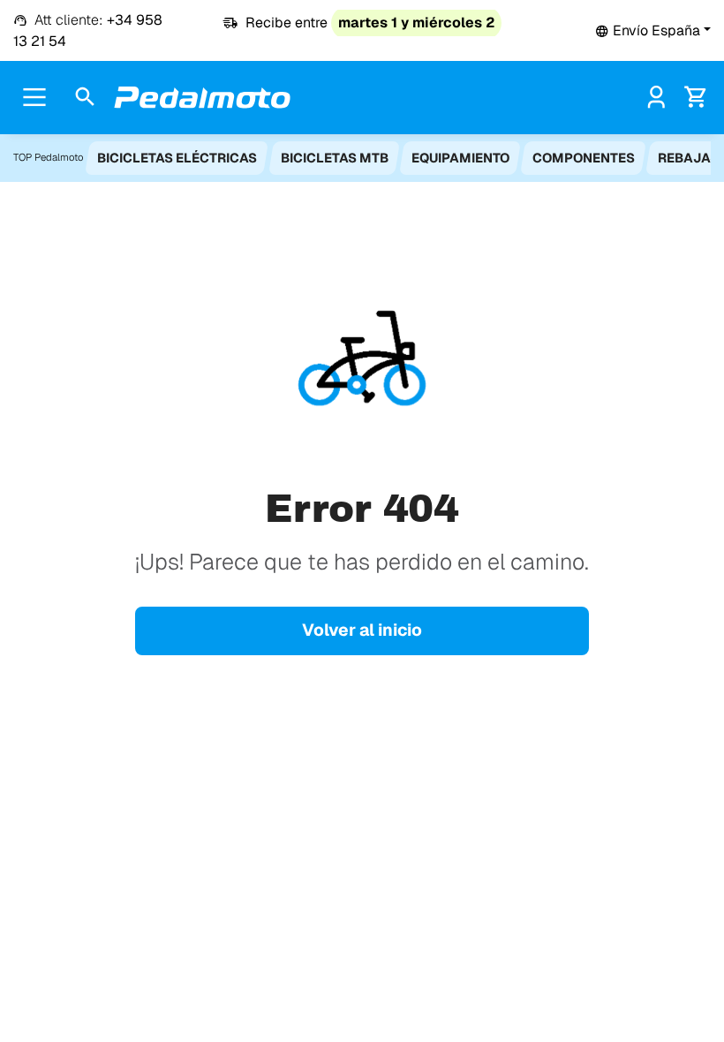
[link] (656, 96)
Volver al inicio (362, 630)
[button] (653, 30)
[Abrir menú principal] (34, 97)
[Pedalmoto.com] (202, 97)
